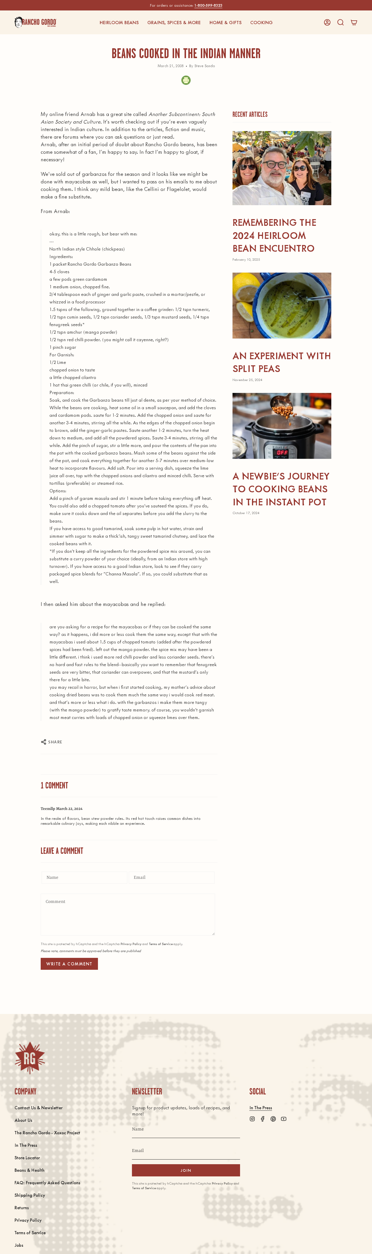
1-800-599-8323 (208, 5)
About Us (23, 1119)
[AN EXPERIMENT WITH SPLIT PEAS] (282, 306)
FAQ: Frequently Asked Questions (47, 1182)
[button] (119, 22)
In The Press (26, 1144)
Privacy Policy (131, 944)
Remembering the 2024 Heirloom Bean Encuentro (274, 235)
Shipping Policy (30, 1194)
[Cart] (354, 22)
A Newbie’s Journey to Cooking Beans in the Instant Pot (281, 488)
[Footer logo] (30, 1058)
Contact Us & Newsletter (38, 1107)
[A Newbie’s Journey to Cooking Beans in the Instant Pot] (282, 426)
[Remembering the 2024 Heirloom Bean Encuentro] (282, 168)
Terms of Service (161, 944)
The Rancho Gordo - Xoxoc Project (47, 1132)
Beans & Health (29, 1169)
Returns (22, 1207)
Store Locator (27, 1157)
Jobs (19, 1244)
